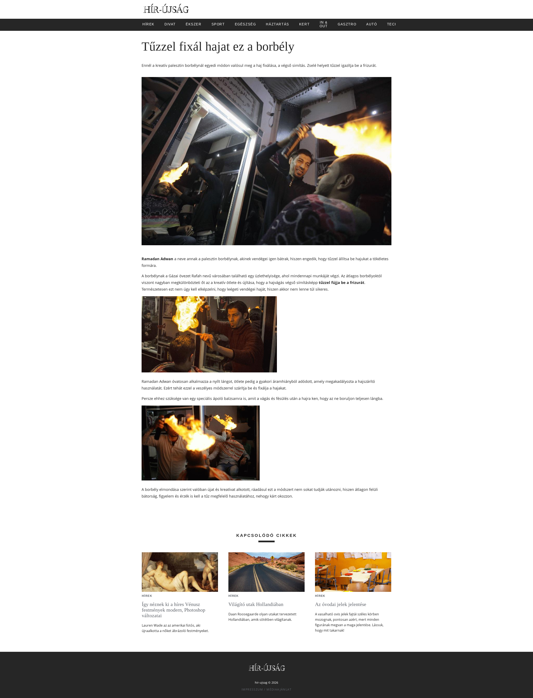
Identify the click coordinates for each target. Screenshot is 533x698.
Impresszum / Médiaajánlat (266, 689)
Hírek (147, 595)
